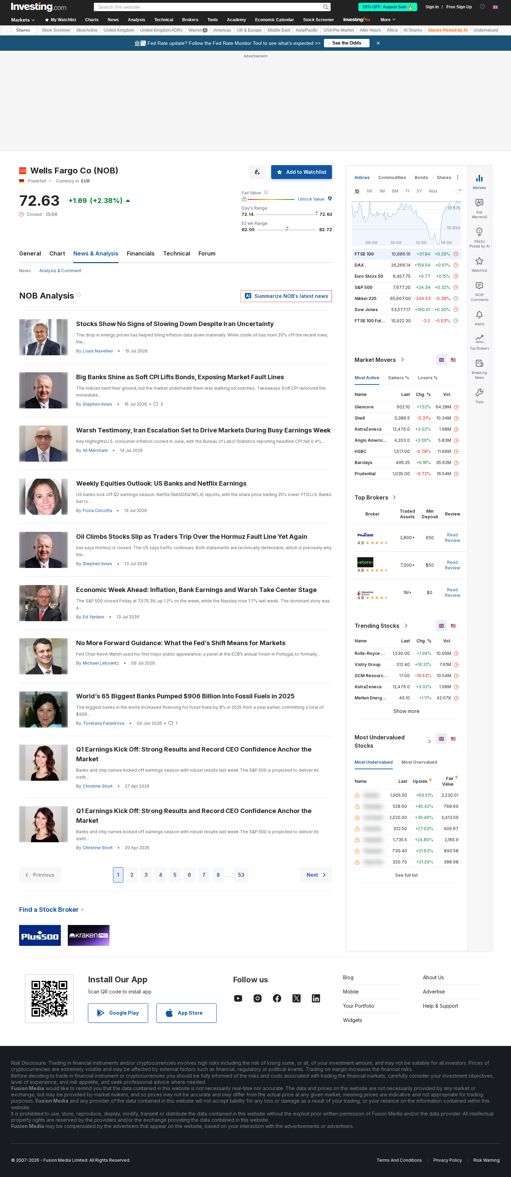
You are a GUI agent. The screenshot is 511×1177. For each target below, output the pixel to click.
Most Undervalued (374, 762)
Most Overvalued (419, 762)
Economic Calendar (274, 19)
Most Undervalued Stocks (380, 741)
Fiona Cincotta (97, 510)
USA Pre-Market (339, 30)
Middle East (279, 30)
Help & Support (440, 1006)
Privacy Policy (447, 1160)
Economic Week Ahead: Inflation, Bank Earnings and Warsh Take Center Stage (196, 589)
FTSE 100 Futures (372, 320)
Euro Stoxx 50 (369, 276)
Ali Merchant (95, 450)
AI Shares (413, 30)
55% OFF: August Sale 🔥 (388, 7)
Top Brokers (371, 497)
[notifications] (483, 6)
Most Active (87, 30)
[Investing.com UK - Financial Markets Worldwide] (38, 7)
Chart (57, 253)
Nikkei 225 (365, 298)
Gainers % (398, 377)
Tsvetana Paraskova (103, 723)
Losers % (428, 377)
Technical (176, 253)
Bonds (421, 177)
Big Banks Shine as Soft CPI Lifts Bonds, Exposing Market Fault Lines (180, 377)
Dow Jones (366, 309)
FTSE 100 (364, 254)
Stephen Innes (97, 404)
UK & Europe (249, 30)
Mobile (351, 992)
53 (241, 875)
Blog (348, 977)
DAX (359, 265)
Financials (141, 253)
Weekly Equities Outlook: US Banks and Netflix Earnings (161, 483)
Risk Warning (486, 1160)
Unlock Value (311, 199)
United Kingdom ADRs (161, 30)
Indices (362, 177)
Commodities (392, 177)
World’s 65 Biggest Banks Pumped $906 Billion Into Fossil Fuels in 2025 (185, 696)
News (25, 270)
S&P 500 (363, 287)
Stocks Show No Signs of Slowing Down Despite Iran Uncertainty (175, 323)
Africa (392, 30)
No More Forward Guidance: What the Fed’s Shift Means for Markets (180, 643)
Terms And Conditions (399, 1160)
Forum (207, 253)
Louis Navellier (98, 351)
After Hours (370, 30)
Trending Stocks (377, 625)
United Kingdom (119, 30)
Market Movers (375, 359)
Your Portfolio (358, 1006)
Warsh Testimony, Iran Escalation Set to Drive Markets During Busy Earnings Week (203, 430)
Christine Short (98, 786)
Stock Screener (318, 19)
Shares (23, 30)
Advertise (434, 992)
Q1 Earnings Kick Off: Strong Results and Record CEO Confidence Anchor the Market (193, 754)
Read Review (452, 537)
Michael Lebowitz (101, 663)
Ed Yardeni (93, 616)
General (30, 253)
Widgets (352, 1020)
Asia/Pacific (307, 30)
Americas (222, 30)
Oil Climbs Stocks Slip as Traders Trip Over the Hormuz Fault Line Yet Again (191, 536)
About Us (433, 977)
